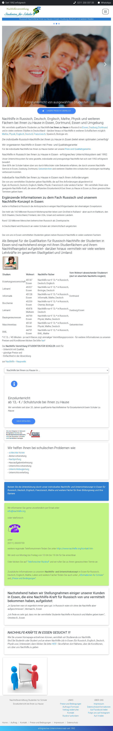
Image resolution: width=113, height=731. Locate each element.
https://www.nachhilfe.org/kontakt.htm (75, 548)
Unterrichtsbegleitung (19, 469)
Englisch (20, 134)
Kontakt (70, 713)
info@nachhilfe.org (16, 511)
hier (43, 340)
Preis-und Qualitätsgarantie (78, 149)
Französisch (40, 134)
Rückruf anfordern (71, 716)
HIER (54, 644)
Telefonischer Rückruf (38, 561)
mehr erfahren (23, 421)
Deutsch (29, 134)
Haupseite (21, 361)
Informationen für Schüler (91, 575)
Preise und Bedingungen (23, 578)
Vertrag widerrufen (71, 710)
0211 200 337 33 (85, 2)
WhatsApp (106, 2)
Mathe (5, 134)
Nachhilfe (9, 361)
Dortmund (103, 127)
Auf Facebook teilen (99, 710)
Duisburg (93, 127)
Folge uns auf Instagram (99, 713)
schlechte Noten (17, 452)
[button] (8, 64)
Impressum (99, 704)
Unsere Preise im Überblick (59, 111)
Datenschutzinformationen (99, 707)
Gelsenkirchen (45, 168)
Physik (12, 134)
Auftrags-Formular (71, 707)
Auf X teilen (99, 716)
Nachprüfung (15, 459)
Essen (85, 127)
